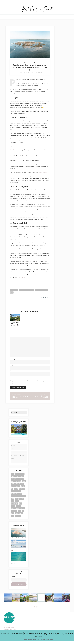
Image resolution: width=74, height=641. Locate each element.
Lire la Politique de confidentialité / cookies (43, 639)
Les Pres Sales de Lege (16, 491)
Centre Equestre (14, 476)
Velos (16, 513)
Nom (13, 359)
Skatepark (23, 508)
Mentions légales (8, 625)
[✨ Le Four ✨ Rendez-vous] (41, 597)
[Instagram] (37, 607)
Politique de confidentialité (10, 629)
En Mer (16, 290)
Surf (23, 510)
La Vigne (13, 486)
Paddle (16, 498)
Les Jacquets (22, 488)
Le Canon (18, 486)
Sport (19, 510)
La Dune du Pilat (30, 290)
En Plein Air (17, 478)
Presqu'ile (18, 505)
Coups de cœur (42, 17)
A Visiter (26, 62)
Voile (16, 515)
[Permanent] (15, 320)
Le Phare (16, 488)
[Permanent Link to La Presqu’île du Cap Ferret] (18, 532)
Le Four (22, 486)
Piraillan (17, 501)
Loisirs (12, 458)
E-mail (13, 576)
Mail (13, 365)
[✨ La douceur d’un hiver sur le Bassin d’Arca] (8, 597)
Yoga (19, 515)
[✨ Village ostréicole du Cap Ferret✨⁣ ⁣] (66, 597)
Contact (50, 17)
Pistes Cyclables (14, 503)
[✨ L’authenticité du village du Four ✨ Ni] (16, 597)
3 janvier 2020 (21, 72)
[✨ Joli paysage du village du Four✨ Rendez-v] (33, 597)
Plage (20, 503)
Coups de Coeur (15, 452)
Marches (24, 496)
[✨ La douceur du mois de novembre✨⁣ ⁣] (58, 597)
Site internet (13, 371)
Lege (12, 488)
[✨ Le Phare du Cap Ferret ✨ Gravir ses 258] (24, 597)
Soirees (12, 510)
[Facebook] (34, 607)
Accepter (26, 639)
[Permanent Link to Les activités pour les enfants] (18, 556)
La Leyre (37, 290)
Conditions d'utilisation (9, 627)
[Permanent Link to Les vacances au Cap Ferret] (18, 543)
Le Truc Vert (13, 496)
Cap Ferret (45, 192)
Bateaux (12, 290)
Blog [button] (34, 17)
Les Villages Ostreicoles (16, 493)
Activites (33, 62)
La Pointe (21, 483)
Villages (20, 513)
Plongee (13, 505)
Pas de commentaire (36, 72)
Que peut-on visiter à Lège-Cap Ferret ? (15, 324)
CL (28, 72)
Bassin (12, 473)
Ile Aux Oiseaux (22, 290)
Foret (23, 478)
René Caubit (13, 149)
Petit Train (21, 498)
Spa (16, 510)
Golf (12, 481)
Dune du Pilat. (22, 277)
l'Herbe (23, 481)
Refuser (30, 639)
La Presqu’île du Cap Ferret (18, 538)
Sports (12, 462)
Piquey (12, 501)
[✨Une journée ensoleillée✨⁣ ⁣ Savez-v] (49, 597)
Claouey (21, 476)
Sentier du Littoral (15, 508)
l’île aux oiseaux (42, 172)
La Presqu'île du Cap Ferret (17, 455)
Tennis (12, 513)
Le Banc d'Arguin (43, 290)
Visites (11, 292)
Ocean (12, 498)
